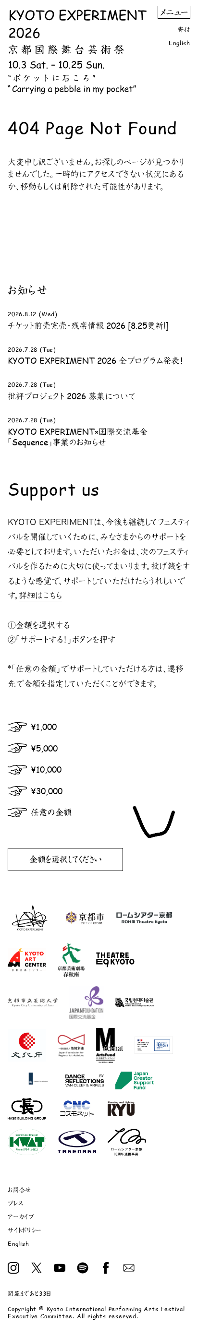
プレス (15, 1203)
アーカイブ (21, 1217)
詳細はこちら (40, 595)
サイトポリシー (25, 1230)
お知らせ (27, 290)
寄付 (184, 29)
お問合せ (19, 1190)
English (179, 43)
